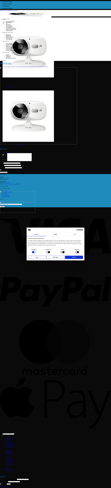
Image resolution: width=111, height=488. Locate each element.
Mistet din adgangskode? (6, 486)
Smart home (6, 52)
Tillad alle (74, 257)
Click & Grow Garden (11, 58)
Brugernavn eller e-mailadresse (8, 479)
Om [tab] (75, 234)
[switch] (48, 252)
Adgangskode (4, 481)
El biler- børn (9, 49)
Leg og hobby (9, 44)
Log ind (8, 484)
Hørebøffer (8, 24)
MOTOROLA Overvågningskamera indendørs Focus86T (34, 66)
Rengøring (8, 35)
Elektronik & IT (6, 19)
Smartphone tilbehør (11, 28)
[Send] (3, 23)
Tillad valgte (55, 257)
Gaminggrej (9, 22)
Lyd (7, 23)
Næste (2, 146)
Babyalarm (8, 34)
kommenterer (21, 145)
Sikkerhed (8, 55)
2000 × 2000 (16, 66)
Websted (2, 167)
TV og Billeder (9, 26)
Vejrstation (8, 56)
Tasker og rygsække (10, 46)
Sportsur (8, 45)
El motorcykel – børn (11, 50)
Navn (1, 163)
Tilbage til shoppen (7, 152)
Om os (4, 190)
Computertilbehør (10, 21)
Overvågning (9, 38)
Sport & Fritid (6, 41)
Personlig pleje (9, 48)
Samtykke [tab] (36, 234)
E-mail (2, 165)
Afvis (37, 257)
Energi (7, 54)
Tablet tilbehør (9, 30)
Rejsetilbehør (9, 43)
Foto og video (9, 25)
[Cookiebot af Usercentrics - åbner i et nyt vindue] (77, 230)
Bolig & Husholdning (8, 32)
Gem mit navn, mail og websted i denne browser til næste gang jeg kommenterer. (23, 170)
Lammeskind (9, 39)
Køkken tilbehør (9, 36)
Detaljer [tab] (55, 234)
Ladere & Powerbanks (11, 29)
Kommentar (3, 160)
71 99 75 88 (7, 182)
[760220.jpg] (38, 144)
